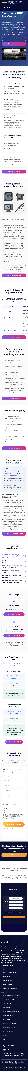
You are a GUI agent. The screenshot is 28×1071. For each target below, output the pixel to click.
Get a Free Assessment (14, 275)
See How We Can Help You (14, 742)
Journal (5, 1035)
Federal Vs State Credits (11, 1023)
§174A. (18, 482)
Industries (6, 1007)
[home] (5, 7)
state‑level (12, 34)
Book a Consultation (14, 44)
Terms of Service (19, 1067)
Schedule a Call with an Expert (14, 533)
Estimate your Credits (14, 39)
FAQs (5, 1039)
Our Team (6, 976)
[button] (25, 8)
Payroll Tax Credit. (9, 1027)
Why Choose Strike (9, 972)
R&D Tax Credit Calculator (11, 995)
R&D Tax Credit (12, 32)
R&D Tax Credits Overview (12, 1011)
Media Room (7, 980)
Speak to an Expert (14, 171)
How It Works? (8, 1015)
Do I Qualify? (7, 1019)
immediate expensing (13, 475)
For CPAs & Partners (10, 988)
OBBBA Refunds (8, 1031)
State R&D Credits (9, 999)
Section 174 (7, 1003)
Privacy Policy (7, 1067)
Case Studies (7, 984)
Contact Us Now (14, 398)
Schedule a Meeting (14, 855)
